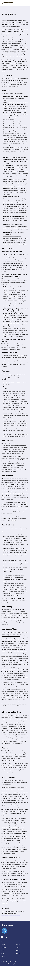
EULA (3, 956)
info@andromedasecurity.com (9, 961)
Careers (18, 944)
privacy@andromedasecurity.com (10, 636)
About (3, 944)
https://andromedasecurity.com (12, 236)
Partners (3, 947)
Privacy (3, 950)
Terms (17, 950)
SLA (2, 953)
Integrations (19, 941)
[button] (27, 2)
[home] (7, 3)
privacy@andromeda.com (8, 520)
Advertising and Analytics (21, 415)
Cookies (13, 336)
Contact (18, 947)
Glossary (18, 953)
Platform (3, 941)
